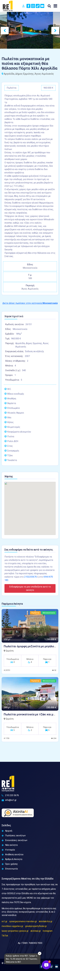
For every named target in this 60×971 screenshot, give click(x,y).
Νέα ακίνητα (11, 845)
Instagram (47, 931)
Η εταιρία (10, 849)
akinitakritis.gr (45, 921)
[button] (46, 964)
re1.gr (4, 921)
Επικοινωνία (11, 868)
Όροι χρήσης (11, 864)
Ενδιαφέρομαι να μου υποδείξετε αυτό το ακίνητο (30, 588)
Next (52, 30)
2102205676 (30, 576)
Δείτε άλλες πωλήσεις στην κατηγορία (30, 303)
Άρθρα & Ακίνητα (13, 859)
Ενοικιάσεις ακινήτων (16, 840)
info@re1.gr (10, 800)
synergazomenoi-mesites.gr (23, 921)
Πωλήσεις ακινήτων (15, 835)
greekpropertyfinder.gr (36, 926)
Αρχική (8, 830)
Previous (2, 30)
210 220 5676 (12, 795)
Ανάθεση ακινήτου (14, 854)
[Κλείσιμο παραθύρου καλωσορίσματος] (39, 953)
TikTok (5, 935)
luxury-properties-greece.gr (15, 931)
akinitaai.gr (35, 931)
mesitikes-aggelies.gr (12, 926)
